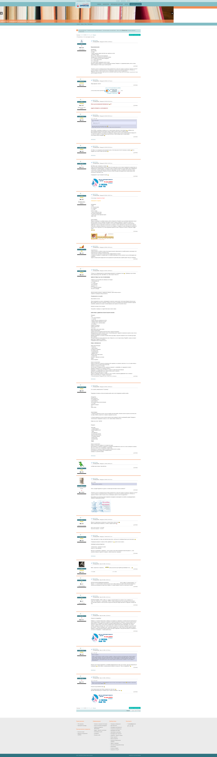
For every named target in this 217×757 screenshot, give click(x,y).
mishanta (129, 30)
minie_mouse (82, 116)
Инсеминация (113, 746)
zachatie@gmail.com (81, 1)
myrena (82, 580)
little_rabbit (81, 163)
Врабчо (133, 30)
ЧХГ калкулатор (80, 723)
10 (87, 34)
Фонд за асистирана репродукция (100, 725)
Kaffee (82, 468)
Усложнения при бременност (116, 728)
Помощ (82, 24)
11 (88, 34)
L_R (81, 249)
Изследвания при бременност (116, 727)
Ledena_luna (82, 81)
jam (81, 485)
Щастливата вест (114, 725)
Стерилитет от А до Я (115, 749)
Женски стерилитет (114, 738)
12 (89, 34)
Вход (86, 24)
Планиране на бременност (116, 723)
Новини (99, 4)
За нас (118, 1)
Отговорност (96, 733)
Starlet (82, 101)
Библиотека (106, 4)
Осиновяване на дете (98, 731)
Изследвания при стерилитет (116, 733)
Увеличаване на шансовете (116, 732)
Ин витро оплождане (114, 748)
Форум (126, 4)
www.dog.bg (93, 139)
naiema (82, 195)
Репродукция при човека (115, 730)
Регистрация (90, 24)
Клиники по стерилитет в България (100, 723)
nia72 (82, 568)
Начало (78, 24)
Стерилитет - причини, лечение (116, 735)
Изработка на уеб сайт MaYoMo (135, 755)
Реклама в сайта (97, 735)
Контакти (123, 1)
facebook (89, 1)
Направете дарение (135, 4)
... (90, 34)
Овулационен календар (117, 4)
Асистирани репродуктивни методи (117, 744)
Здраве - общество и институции (100, 730)
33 (91, 34)
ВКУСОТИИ (95, 40)
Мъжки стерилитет (114, 737)
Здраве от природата (115, 743)
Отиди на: (128, 710)
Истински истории (81, 731)
